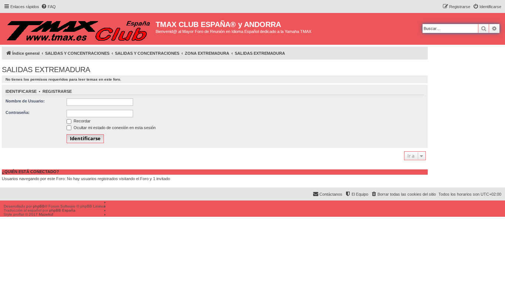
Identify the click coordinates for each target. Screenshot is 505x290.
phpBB (39, 206)
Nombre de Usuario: (25, 101)
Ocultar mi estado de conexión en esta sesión (114, 127)
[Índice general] (79, 29)
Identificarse (21, 91)
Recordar (81, 121)
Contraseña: (18, 112)
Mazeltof (46, 214)
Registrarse (57, 91)
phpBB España (62, 210)
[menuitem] (48, 6)
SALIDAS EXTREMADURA (46, 69)
